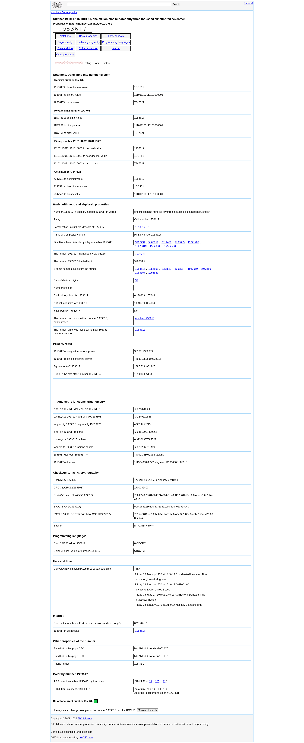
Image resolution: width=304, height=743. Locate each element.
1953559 (206, 269)
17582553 (170, 246)
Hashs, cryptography (88, 42)
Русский (248, 3)
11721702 (193, 242)
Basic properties (88, 36)
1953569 (193, 269)
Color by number (88, 48)
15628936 (155, 246)
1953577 (180, 269)
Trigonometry (65, 42)
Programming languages (116, 42)
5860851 (153, 242)
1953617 (140, 227)
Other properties (65, 54)
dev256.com (86, 737)
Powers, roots (116, 36)
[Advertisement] (159, 45)
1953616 (140, 329)
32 (136, 280)
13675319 (141, 246)
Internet (116, 48)
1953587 (166, 269)
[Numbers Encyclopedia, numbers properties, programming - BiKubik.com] (57, 7)
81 (164, 681)
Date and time (65, 48)
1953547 (153, 272)
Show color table (147, 710)
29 (150, 681)
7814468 (166, 242)
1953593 (153, 269)
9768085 (180, 242)
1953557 (140, 272)
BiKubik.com (85, 718)
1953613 (140, 269)
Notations (65, 36)
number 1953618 (144, 318)
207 (157, 681)
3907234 (140, 242)
